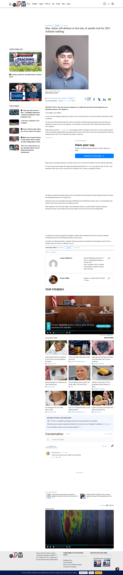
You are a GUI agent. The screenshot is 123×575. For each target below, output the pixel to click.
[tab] (51, 446)
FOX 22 (47, 4)
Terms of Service (41, 553)
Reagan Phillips (62, 98)
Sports (41, 4)
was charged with (64, 130)
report (110, 457)
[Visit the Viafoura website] (110, 505)
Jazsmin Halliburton (52, 98)
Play (63, 4)
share (106, 457)
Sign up (110, 433)
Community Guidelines (43, 555)
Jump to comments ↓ (51, 252)
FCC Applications (52, 557)
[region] (79, 469)
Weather (34, 4)
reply (53, 457)
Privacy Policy (51, 553)
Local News (61, 247)
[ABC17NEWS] (19, 4)
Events (58, 4)
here (79, 427)
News (28, 4)
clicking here (107, 424)
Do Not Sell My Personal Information (47, 559)
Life (53, 4)
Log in (106, 433)
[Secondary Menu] (11, 4)
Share (68, 4)
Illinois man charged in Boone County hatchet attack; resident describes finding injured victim (31, 140)
